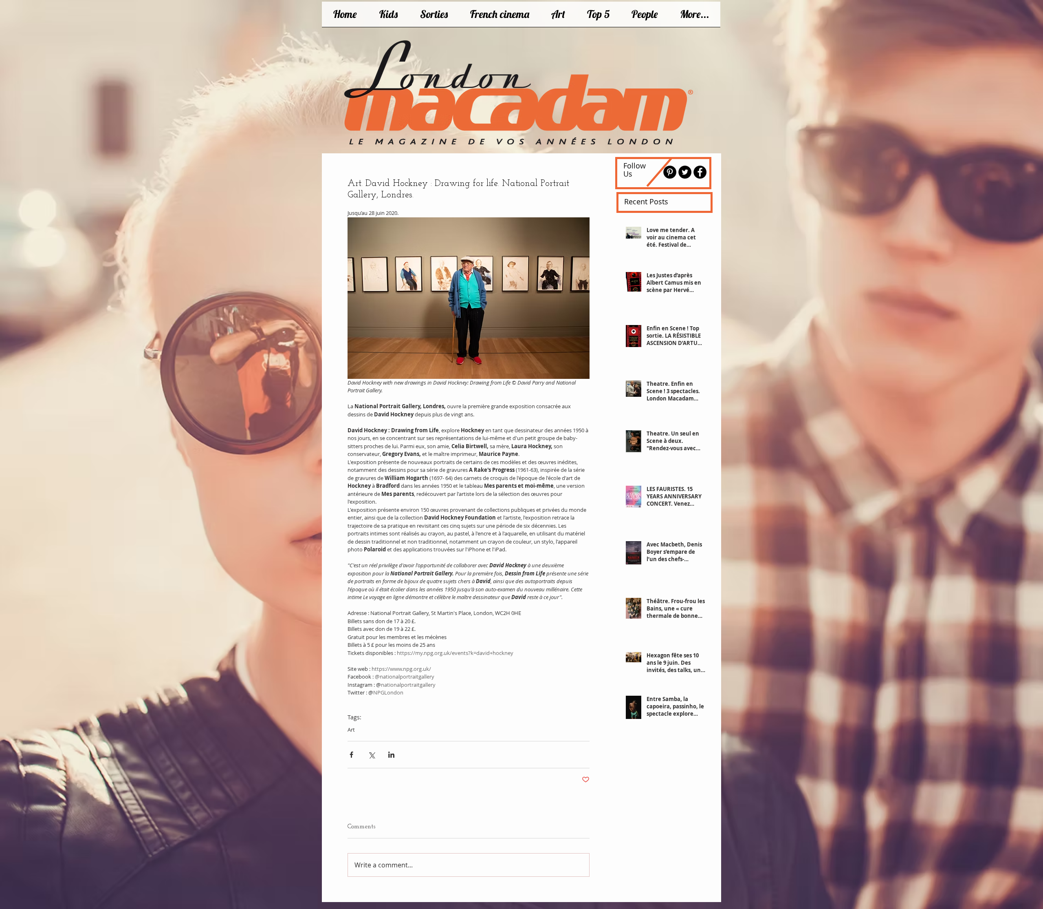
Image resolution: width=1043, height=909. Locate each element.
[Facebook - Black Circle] (699, 172)
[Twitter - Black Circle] (684, 172)
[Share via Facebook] (351, 755)
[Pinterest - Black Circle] (669, 172)
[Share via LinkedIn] (391, 755)
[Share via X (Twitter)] (371, 755)
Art (351, 729)
